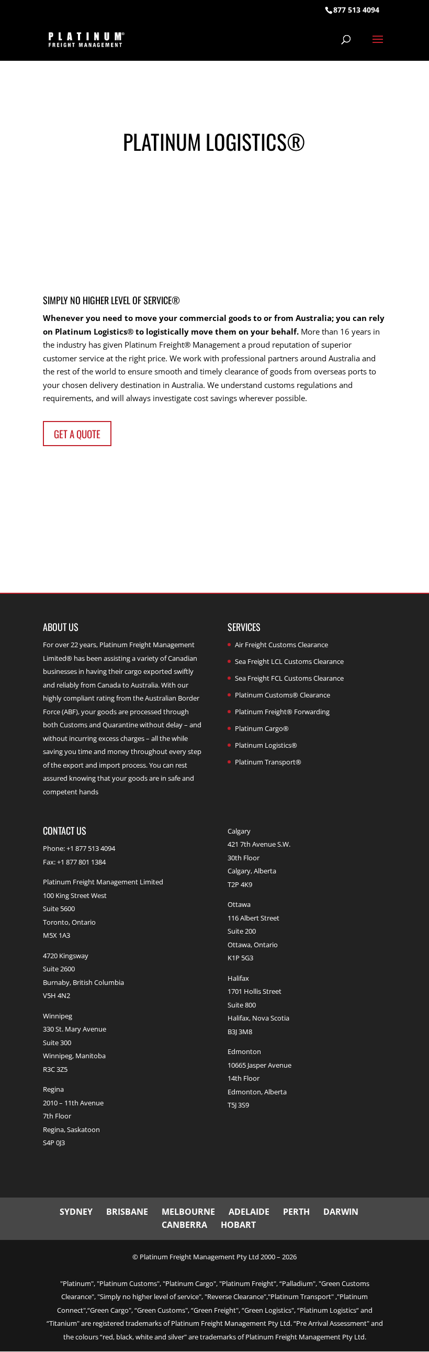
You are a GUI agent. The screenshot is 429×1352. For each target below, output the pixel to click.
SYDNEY (76, 1211)
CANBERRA (184, 1225)
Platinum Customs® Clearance (282, 695)
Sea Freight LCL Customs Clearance (289, 661)
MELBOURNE (188, 1211)
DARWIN (340, 1211)
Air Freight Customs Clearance (281, 644)
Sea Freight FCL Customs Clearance (289, 678)
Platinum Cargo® (262, 728)
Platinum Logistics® (266, 745)
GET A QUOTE (77, 433)
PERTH (296, 1211)
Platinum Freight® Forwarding (282, 711)
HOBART (238, 1225)
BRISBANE (127, 1211)
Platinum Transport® (268, 762)
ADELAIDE (249, 1211)
